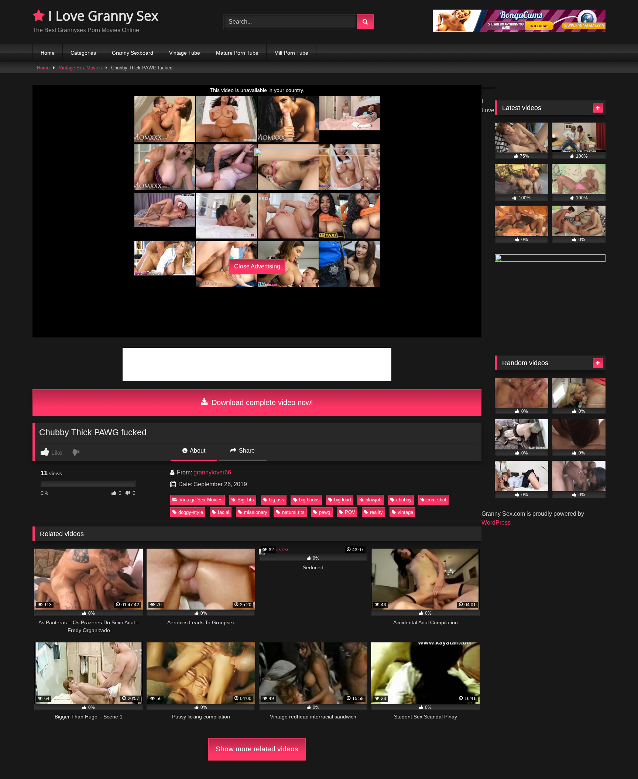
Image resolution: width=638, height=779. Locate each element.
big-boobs (309, 499)
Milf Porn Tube (291, 53)
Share (246, 450)
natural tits (293, 512)
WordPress (496, 522)
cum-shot (436, 499)
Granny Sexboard (132, 53)
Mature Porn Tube (237, 53)
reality (376, 512)
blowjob (373, 499)
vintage (405, 512)
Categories (83, 53)
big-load (342, 499)
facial (223, 512)
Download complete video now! (261, 402)
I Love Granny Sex (101, 16)
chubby (404, 499)
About (197, 450)
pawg (324, 512)
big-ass (276, 499)
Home (48, 53)
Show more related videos (257, 749)
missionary (255, 512)
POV (350, 512)
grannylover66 (212, 472)
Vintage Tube (184, 53)
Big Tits (245, 499)
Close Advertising (257, 266)
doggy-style (190, 512)
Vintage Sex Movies (80, 68)
